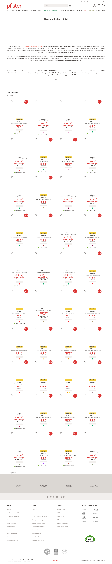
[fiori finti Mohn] (68, 392)
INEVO (58, 513)
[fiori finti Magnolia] (43, 132)
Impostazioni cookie (86, 560)
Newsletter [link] (10, 537)
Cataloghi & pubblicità (13, 516)
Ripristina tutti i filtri (13, 92)
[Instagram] (50, 496)
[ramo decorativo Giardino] (43, 284)
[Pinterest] (53, 496)
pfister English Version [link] (62, 526)
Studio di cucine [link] (61, 509)
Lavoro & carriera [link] (96, 2)
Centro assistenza (74, 2)
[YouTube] (56, 496)
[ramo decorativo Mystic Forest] (19, 132)
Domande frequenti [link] (37, 533)
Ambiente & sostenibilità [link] (13, 513)
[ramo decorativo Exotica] (68, 169)
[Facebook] (47, 496)
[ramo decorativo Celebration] (43, 245)
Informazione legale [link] (27, 559)
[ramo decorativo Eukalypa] (19, 464)
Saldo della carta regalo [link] (38, 540)
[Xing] (61, 496)
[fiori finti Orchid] (43, 463)
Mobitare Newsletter (62, 523)
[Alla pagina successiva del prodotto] (20, 472)
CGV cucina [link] (18, 559)
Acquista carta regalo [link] (37, 537)
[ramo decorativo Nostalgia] (68, 425)
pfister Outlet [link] (60, 516)
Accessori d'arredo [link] (32, 18)
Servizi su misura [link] (36, 513)
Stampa (9, 530)
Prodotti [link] (14, 18)
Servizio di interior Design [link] (38, 526)
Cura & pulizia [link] (35, 530)
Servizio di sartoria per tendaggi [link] (40, 516)
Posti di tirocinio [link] (11, 526)
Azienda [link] (9, 509)
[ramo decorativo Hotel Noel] (19, 170)
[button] (90, 540)
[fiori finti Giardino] (68, 132)
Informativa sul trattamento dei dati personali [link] (19, 561)
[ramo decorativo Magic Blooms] (19, 392)
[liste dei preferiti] (12, 101)
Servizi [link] (83, 2)
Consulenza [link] (35, 509)
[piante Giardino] (43, 169)
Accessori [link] (22, 18)
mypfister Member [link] (12, 533)
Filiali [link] (88, 2)
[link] (10, 10)
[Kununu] (64, 496)
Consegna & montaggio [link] (38, 520)
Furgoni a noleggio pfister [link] (38, 523)
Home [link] (9, 18)
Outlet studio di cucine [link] (63, 520)
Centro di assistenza (12, 540)
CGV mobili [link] (11, 559)
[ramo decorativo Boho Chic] (43, 359)
